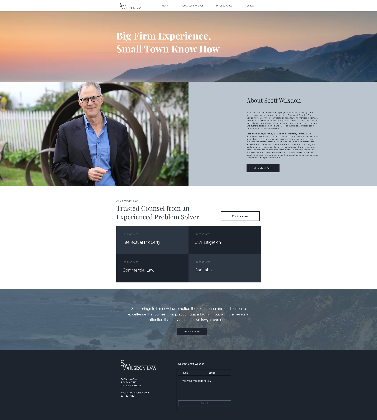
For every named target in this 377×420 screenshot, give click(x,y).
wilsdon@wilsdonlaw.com (135, 392)
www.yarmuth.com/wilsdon (267, 128)
